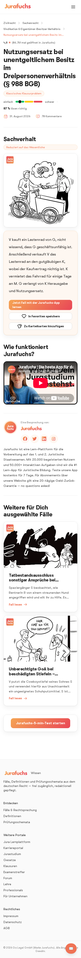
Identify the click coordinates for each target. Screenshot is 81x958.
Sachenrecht (30, 23)
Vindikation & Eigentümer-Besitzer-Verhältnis (31, 29)
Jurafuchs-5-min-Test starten (40, 723)
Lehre (7, 884)
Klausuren (10, 866)
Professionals (13, 890)
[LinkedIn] (44, 439)
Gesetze (9, 860)
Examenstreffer (14, 872)
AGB (6, 928)
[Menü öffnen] (73, 7)
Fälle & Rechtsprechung (20, 810)
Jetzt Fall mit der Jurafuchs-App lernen (36, 305)
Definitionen (12, 816)
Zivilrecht (9, 23)
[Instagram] (53, 439)
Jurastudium (12, 854)
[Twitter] (34, 439)
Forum (7, 878)
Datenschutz (12, 922)
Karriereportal (13, 848)
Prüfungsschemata (16, 822)
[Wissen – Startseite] (17, 6)
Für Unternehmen (15, 896)
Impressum (10, 916)
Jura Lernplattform (16, 842)
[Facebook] (25, 439)
